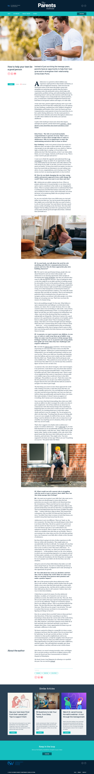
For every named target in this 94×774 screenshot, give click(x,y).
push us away (49, 347)
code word (62, 427)
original (52, 661)
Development (54, 673)
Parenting (46, 673)
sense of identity (50, 277)
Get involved (16, 13)
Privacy (79, 772)
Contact (84, 772)
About (9, 13)
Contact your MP (26, 13)
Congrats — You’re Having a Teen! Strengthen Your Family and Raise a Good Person (53, 125)
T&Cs (75, 772)
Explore (35, 13)
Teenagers (38, 673)
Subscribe (81, 13)
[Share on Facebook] (9, 73)
